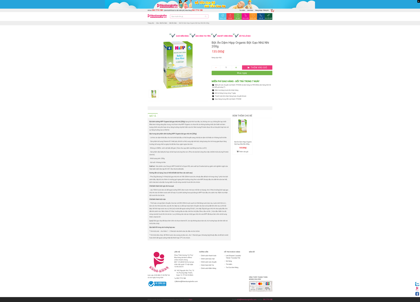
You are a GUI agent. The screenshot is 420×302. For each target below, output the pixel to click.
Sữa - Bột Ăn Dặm (161, 23)
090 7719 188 (181, 278)
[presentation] (152, 116)
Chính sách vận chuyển (209, 262)
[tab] (153, 115)
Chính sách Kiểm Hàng (208, 268)
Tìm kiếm (242, 10)
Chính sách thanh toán (208, 255)
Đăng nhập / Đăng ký (262, 10)
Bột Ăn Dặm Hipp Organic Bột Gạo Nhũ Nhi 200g (243, 143)
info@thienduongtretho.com (246, 299)
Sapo (190, 299)
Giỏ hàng (229, 261)
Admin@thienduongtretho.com (187, 281)
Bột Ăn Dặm (173, 23)
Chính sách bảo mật (208, 259)
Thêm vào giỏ (243, 152)
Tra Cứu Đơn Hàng (232, 267)
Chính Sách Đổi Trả (207, 265)
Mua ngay (242, 73)
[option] (178, 65)
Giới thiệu (250, 10)
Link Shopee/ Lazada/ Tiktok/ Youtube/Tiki (233, 257)
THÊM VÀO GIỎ (258, 67)
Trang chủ (151, 23)
